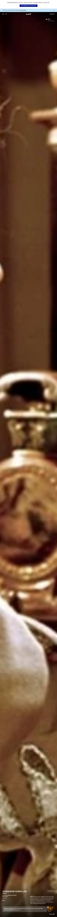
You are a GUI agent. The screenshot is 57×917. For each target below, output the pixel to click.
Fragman (51, 891)
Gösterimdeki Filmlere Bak (28, 5)
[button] (3, 14)
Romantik (5, 898)
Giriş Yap (52, 14)
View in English (22, 10)
